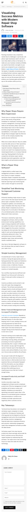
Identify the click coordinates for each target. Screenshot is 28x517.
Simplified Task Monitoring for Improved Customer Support (14, 94)
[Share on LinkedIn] (20, 36)
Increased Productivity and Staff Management (13, 103)
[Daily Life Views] (14, 2)
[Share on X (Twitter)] (9, 36)
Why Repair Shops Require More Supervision (11, 89)
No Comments (6, 32)
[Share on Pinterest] (15, 36)
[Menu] (2, 2)
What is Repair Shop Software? (11, 92)
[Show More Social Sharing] (25, 36)
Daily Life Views (9, 30)
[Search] (26, 2)
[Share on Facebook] (4, 36)
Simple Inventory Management (11, 97)
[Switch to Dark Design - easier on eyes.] (23, 2)
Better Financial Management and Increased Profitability (13, 99)
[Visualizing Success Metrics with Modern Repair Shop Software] (14, 45)
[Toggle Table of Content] (23, 86)
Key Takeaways (7, 105)
